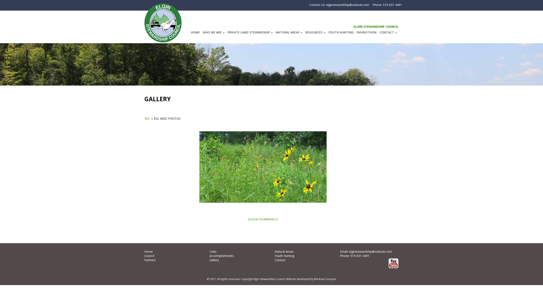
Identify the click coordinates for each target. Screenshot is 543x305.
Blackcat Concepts (325, 279)
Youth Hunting (341, 32)
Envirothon (366, 32)
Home (195, 32)
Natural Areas (288, 32)
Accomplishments (222, 256)
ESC (147, 118)
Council (149, 256)
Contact (387, 32)
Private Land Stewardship (249, 32)
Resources (314, 32)
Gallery (214, 260)
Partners (150, 260)
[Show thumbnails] (263, 219)
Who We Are (213, 32)
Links (213, 252)
